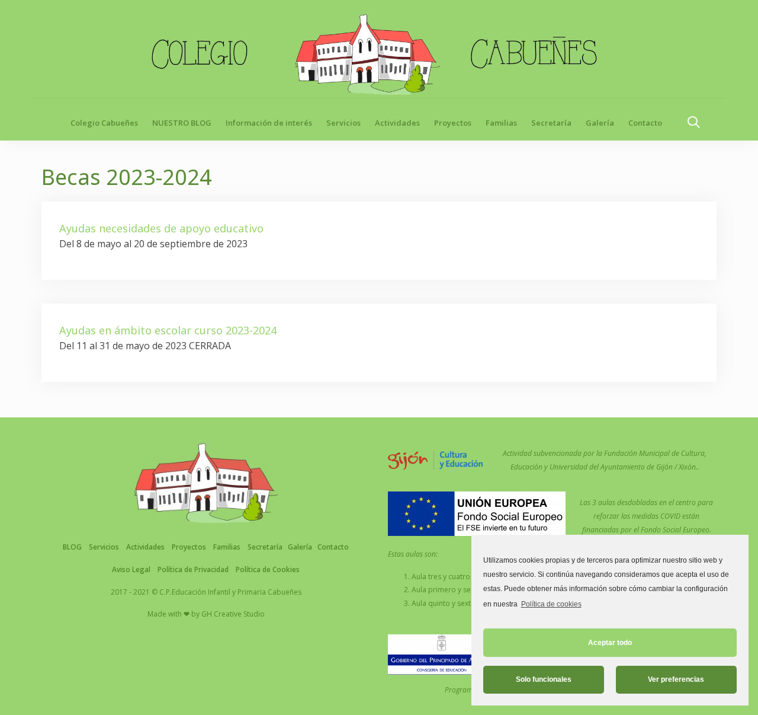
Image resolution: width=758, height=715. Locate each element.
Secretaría (551, 122)
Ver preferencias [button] (676, 679)
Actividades (397, 122)
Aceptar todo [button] (610, 643)
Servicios (343, 122)
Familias (501, 122)
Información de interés (269, 122)
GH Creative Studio (233, 614)
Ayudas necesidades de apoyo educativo (161, 228)
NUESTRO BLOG (181, 122)
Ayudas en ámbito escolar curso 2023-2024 (168, 330)
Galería (600, 122)
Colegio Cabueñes (104, 122)
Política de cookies (551, 604)
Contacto (645, 122)
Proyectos (452, 122)
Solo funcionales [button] (543, 679)
